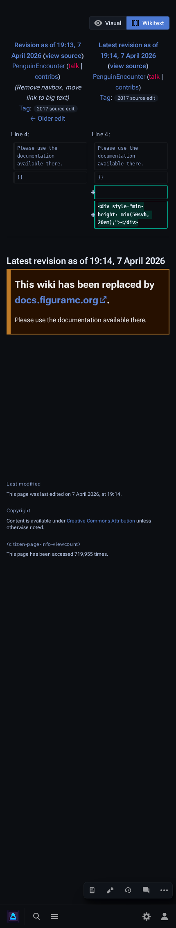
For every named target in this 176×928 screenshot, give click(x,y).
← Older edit (47, 118)
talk (73, 66)
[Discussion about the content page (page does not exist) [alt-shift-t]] (146, 890)
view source (63, 56)
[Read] (92, 890)
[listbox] (129, 23)
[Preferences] (146, 916)
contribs (46, 76)
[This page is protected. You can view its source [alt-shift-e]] (110, 890)
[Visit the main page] (13, 916)
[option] (107, 22)
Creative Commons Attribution (101, 521)
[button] (108, 23)
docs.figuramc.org (56, 300)
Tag (24, 108)
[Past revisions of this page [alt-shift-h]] (128, 890)
